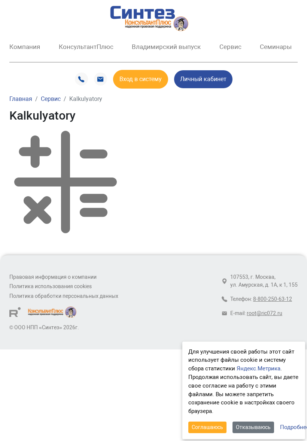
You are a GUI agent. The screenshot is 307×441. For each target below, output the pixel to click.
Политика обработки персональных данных (63, 296)
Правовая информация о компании (53, 277)
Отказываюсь (253, 427)
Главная (20, 98)
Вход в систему (140, 79)
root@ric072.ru (264, 313)
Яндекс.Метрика (258, 368)
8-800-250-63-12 (272, 299)
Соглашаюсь (207, 427)
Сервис (51, 98)
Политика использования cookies (50, 286)
